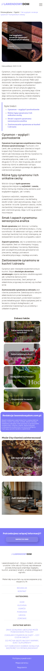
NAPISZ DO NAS (22, 539)
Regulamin (22, 667)
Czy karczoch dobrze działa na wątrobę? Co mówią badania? (22, 647)
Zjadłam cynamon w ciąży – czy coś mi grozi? (22, 636)
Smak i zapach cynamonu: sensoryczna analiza (19, 120)
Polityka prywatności (22, 658)
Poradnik (22, 612)
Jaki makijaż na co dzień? (21, 499)
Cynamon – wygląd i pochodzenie (23, 109)
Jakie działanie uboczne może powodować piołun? (22, 631)
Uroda (22, 615)
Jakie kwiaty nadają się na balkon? (22, 331)
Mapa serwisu (22, 663)
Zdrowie (22, 618)
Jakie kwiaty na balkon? (22, 354)
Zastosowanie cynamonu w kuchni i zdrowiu (24, 125)
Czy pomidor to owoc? (22, 399)
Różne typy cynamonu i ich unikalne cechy (20, 114)
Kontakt (22, 591)
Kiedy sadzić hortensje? (22, 377)
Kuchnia (22, 605)
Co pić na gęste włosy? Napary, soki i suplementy (22, 641)
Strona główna (6, 12)
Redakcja (22, 588)
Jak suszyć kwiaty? (22, 457)
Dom (22, 602)
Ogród (16, 12)
